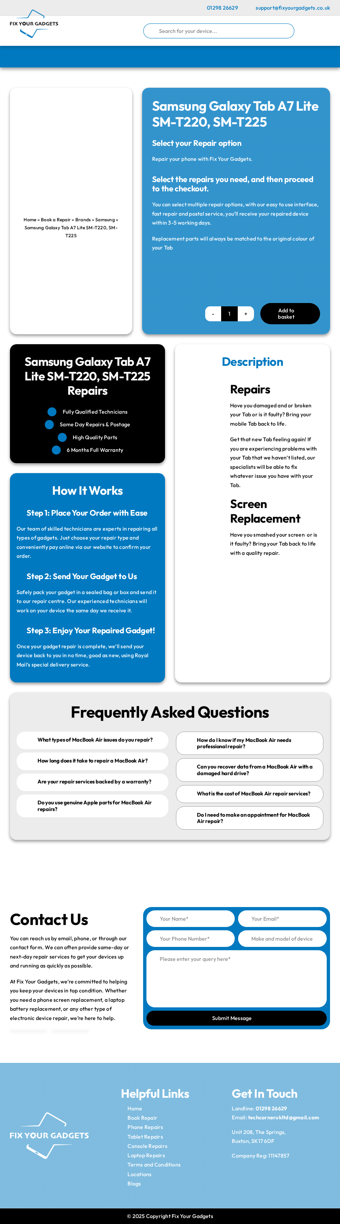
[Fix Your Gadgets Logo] (34, 12)
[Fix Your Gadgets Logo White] (49, 1115)
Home (30, 220)
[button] (92, 740)
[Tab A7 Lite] (71, 130)
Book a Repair (56, 220)
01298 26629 (271, 1108)
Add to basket (286, 313)
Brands (83, 220)
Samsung (105, 220)
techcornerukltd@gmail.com (283, 1117)
